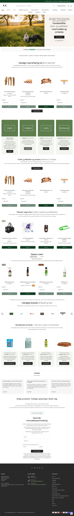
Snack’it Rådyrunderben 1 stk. (46, 91)
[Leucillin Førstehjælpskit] (27, 227)
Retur (25, 446)
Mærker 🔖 (54, 486)
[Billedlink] (11, 313)
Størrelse (4, 100)
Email (25, 437)
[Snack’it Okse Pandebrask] (9, 81)
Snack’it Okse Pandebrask (9, 91)
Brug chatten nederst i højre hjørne (38, 484)
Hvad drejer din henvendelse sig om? (31, 444)
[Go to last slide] (2, 314)
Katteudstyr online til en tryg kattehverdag (61, 381)
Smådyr (53, 503)
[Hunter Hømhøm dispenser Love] (46, 227)
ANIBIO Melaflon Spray (9, 282)
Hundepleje (54, 10)
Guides (44, 12)
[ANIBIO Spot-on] (64, 271)
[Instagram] (34, 468)
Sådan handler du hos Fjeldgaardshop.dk (60, 495)
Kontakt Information (56, 478)
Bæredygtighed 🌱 (56, 494)
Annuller (41, 446)
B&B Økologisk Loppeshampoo (46, 282)
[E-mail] (39, 468)
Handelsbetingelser (56, 484)
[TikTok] (37, 468)
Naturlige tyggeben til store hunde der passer (12, 381)
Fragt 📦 (54, 480)
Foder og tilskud (34, 10)
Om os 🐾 (54, 476)
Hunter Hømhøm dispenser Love (46, 238)
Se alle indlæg (37, 375)
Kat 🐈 (8, 10)
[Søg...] (54, 6)
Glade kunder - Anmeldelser (58, 497)
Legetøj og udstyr (45, 10)
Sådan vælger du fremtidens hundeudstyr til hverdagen (36, 382)
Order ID (26, 441)
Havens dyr (54, 505)
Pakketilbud (63, 10)
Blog (53, 499)
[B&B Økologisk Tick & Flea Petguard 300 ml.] (27, 271)
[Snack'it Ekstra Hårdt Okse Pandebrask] (27, 81)
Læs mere (5, 391)
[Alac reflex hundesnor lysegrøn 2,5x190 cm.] (64, 227)
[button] (62, 6)
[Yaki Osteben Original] (64, 81)
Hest (14, 10)
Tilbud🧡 (30, 12)
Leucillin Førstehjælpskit (28, 238)
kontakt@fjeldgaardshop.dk (37, 481)
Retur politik (54, 488)
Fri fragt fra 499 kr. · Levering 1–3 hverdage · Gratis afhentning (36, 1)
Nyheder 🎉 (37, 12)
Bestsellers (70, 10)
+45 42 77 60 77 (34, 477)
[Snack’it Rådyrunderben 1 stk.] (46, 81)
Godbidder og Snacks (23, 10)
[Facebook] (32, 468)
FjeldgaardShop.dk (12, 512)
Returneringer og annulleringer (58, 490)
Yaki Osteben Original (64, 91)
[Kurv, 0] (71, 6)
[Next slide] (71, 314)
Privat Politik (54, 492)
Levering (54, 482)
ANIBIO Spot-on (64, 282)
